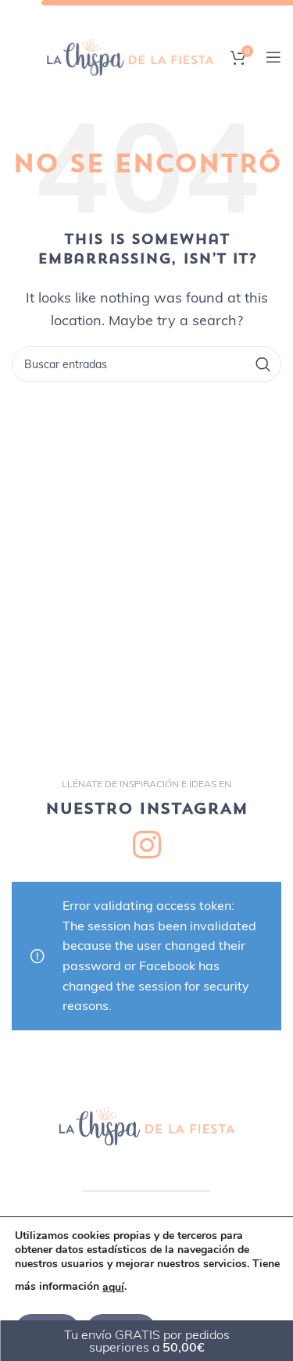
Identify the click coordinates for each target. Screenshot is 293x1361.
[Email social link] (134, 15)
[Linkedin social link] (179, 15)
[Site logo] (130, 55)
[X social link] (111, 15)
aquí (113, 1287)
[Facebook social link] (91, 15)
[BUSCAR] (263, 364)
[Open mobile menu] (273, 57)
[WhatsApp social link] (200, 15)
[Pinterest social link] (157, 15)
